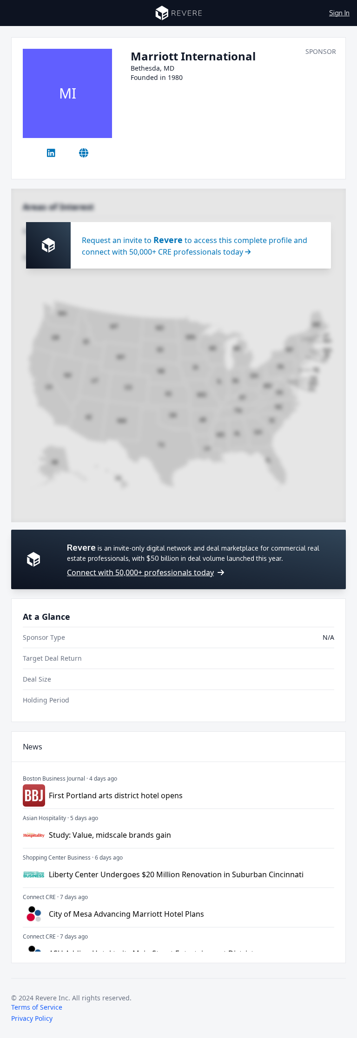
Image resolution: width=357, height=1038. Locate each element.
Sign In (339, 13)
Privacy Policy (32, 1018)
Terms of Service (36, 1007)
